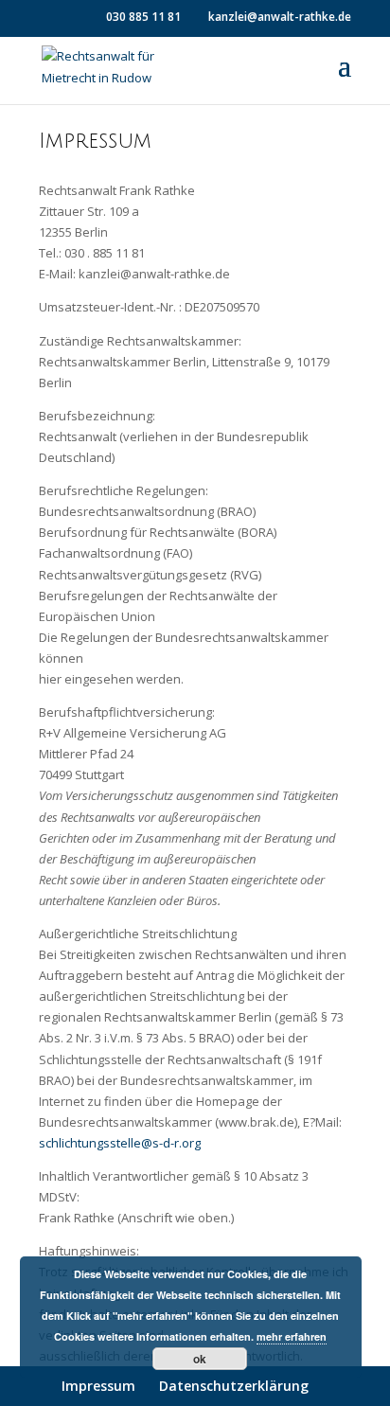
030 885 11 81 (143, 17)
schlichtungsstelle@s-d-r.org (120, 1142)
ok (199, 1358)
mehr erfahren (292, 1336)
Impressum (98, 1386)
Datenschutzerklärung (234, 1386)
